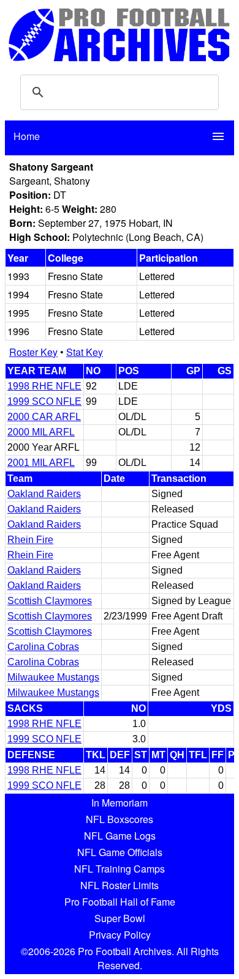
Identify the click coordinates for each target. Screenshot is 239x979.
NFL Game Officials (119, 852)
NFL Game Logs (120, 836)
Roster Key (33, 352)
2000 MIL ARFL (41, 432)
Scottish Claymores (49, 601)
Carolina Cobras (43, 646)
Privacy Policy (120, 935)
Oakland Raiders (44, 494)
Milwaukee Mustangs (53, 677)
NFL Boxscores (119, 819)
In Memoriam (119, 803)
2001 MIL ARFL (41, 462)
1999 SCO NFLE (44, 401)
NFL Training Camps (119, 869)
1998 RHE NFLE (44, 386)
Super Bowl (119, 918)
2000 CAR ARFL (44, 417)
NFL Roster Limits (119, 885)
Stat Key (84, 352)
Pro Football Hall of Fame (119, 902)
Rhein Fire (30, 539)
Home (26, 136)
